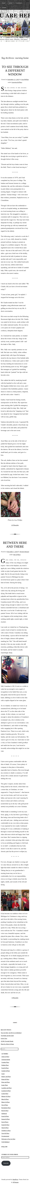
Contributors (19, 3)
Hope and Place (5, 1082)
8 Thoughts (15, 998)
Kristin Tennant (24, 552)
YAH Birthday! (5, 1142)
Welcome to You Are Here (8, 1139)
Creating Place (5, 1062)
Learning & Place (17, 82)
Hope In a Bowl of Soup (7, 1044)
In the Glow (4, 1038)
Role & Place (4, 1110)
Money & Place (5, 1102)
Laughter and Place (6, 1088)
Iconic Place (4, 1085)
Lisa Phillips (25, 79)
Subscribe (5, 1163)
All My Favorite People (7, 1041)
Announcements (5, 1059)
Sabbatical (4, 1113)
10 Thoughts (15, 525)
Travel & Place (5, 1133)
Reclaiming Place (6, 1108)
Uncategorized (5, 1136)
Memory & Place (5, 1096)
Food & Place (5, 1068)
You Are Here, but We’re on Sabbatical (11, 1032)
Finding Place (5, 1065)
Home (3, 3)
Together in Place (6, 1130)
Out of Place (17, 554)
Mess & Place (5, 1099)
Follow (4, 1146)
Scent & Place (5, 1116)
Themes (4, 7)
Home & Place (5, 1079)
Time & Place (5, 1127)
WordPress (15, 1179)
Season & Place (5, 1119)
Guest (2, 1073)
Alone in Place (5, 1056)
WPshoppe (15, 1182)
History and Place (6, 1076)
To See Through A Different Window (15, 70)
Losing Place (4, 1093)
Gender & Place (5, 1071)
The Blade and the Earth (7, 1035)
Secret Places (4, 1122)
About (10, 3)
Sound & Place (5, 1125)
